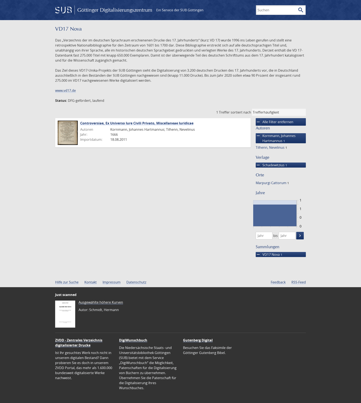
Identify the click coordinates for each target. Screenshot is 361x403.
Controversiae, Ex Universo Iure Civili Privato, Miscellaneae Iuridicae (136, 123)
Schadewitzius (271, 165)
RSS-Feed (298, 282)
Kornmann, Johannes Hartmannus (276, 138)
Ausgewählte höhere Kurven (101, 302)
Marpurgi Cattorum (272, 183)
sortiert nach (241, 112)
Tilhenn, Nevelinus (271, 147)
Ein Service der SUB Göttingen (179, 10)
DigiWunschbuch (133, 340)
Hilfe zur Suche (67, 282)
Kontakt (90, 282)
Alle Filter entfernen (274, 121)
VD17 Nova (269, 254)
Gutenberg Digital (198, 340)
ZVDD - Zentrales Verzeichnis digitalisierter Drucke (78, 342)
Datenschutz (136, 282)
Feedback (278, 282)
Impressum (112, 282)
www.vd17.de (65, 90)
